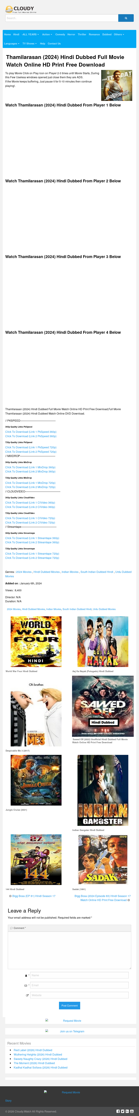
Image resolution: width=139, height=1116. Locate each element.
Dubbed (107, 34)
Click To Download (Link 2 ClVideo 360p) (30, 507)
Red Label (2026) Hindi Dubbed (33, 1050)
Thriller (82, 34)
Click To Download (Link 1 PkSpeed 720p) (30, 447)
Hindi (16, 34)
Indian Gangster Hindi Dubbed (88, 830)
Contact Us (54, 43)
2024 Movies (24, 572)
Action (46, 34)
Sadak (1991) (79, 889)
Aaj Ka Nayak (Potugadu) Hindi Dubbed (92, 671)
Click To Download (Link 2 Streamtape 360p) (32, 542)
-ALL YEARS (29, 34)
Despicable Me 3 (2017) (17, 750)
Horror (71, 34)
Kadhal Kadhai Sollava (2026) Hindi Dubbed (40, 1067)
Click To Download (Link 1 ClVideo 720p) (30, 518)
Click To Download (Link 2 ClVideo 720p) (30, 522)
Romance (94, 34)
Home (7, 34)
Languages (10, 43)
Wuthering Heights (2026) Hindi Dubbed (38, 1054)
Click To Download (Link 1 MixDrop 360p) (30, 467)
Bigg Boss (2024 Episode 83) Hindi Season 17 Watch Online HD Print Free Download (103, 898)
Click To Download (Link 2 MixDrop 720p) (30, 487)
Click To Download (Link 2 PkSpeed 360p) (30, 436)
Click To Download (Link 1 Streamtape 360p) (32, 538)
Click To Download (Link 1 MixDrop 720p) (30, 483)
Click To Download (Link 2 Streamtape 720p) (32, 558)
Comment (20, 928)
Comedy (60, 34)
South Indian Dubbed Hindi (97, 572)
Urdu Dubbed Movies (104, 609)
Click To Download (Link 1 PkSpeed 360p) (30, 432)
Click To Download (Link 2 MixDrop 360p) (30, 471)
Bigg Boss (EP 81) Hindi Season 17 (33, 896)
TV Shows (28, 43)
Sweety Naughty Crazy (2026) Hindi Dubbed (40, 1059)
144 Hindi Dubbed (15, 889)
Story (8, 1100)
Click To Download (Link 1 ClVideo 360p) (30, 502)
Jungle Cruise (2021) (16, 809)
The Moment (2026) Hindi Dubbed (34, 1063)
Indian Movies (70, 572)
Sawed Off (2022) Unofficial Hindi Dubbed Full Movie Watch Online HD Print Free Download (100, 741)
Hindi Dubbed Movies (47, 572)
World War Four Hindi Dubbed (21, 671)
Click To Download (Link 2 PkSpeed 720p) (30, 452)
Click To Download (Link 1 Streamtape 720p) (32, 553)
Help (42, 43)
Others (118, 34)
